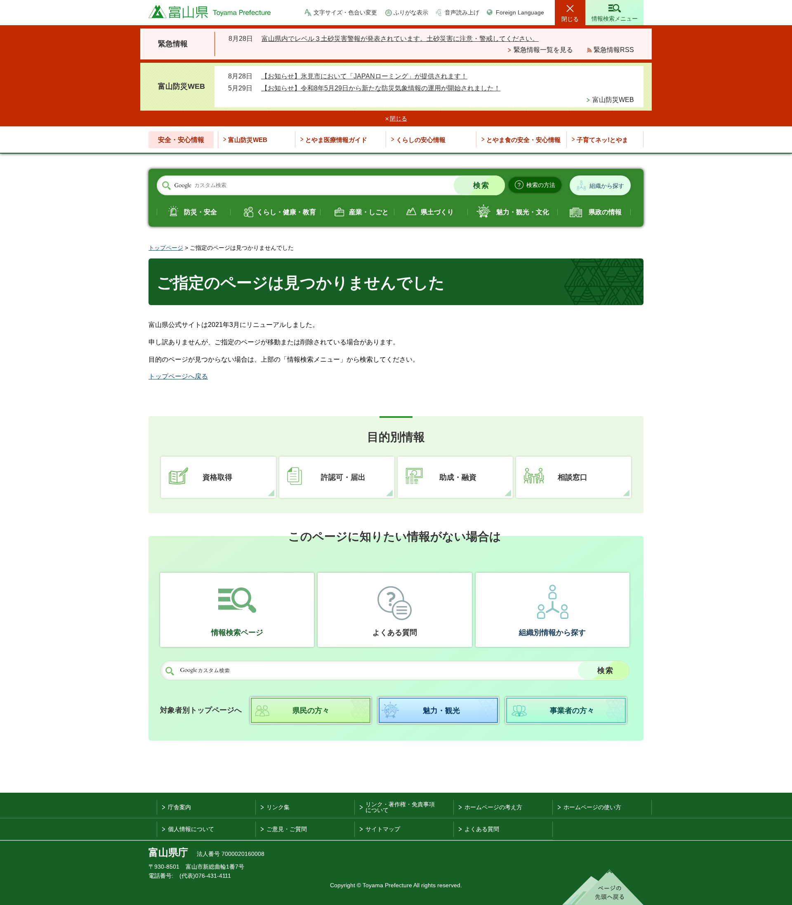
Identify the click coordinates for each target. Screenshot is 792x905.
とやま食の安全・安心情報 (523, 139)
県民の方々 (311, 710)
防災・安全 (200, 212)
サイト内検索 (166, 186)
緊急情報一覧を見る (543, 49)
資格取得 (217, 477)
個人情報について (191, 829)
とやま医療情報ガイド (336, 139)
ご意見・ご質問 (286, 829)
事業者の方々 (572, 710)
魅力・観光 (441, 710)
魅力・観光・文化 (522, 212)
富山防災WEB (613, 99)
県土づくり (437, 212)
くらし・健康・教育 (286, 212)
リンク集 (278, 807)
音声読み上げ (462, 12)
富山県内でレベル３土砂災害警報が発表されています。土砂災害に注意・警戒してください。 (400, 38)
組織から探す (606, 185)
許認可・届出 (343, 477)
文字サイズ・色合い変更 (345, 12)
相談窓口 (572, 477)
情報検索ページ (237, 632)
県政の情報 (605, 212)
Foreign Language (520, 12)
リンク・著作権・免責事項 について (400, 807)
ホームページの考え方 (493, 807)
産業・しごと (369, 212)
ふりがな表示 (411, 12)
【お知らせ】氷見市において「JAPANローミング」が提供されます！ (364, 76)
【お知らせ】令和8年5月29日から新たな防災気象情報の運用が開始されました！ (380, 88)
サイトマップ (382, 829)
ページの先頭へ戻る (603, 887)
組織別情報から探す (552, 632)
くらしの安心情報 (421, 139)
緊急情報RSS (614, 49)
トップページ (165, 247)
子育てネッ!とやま (602, 139)
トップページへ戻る (178, 376)
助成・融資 (457, 477)
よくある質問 (394, 632)
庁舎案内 (179, 807)
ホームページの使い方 (592, 807)
